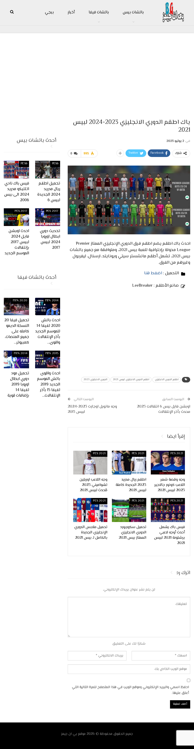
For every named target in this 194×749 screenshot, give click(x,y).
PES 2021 (177, 453)
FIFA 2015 (52, 353)
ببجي (49, 12)
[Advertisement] (97, 73)
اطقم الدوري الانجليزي (166, 379)
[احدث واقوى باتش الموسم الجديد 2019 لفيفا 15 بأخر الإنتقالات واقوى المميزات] (47, 359)
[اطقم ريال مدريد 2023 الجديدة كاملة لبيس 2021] (129, 463)
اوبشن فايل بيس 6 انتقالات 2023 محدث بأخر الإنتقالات (163, 409)
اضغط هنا (153, 273)
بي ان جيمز (69, 734)
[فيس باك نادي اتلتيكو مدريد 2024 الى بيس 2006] (16, 169)
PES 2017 (52, 211)
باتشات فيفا (99, 12)
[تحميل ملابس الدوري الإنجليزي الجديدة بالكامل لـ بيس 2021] (90, 510)
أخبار (71, 12)
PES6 (55, 163)
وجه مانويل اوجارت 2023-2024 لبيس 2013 (92, 409)
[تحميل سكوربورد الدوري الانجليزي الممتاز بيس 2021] (129, 510)
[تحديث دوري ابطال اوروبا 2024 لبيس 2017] (47, 217)
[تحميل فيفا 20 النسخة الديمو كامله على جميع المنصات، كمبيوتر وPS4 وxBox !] (16, 306)
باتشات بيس (133, 12)
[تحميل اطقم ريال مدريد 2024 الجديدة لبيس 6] (47, 169)
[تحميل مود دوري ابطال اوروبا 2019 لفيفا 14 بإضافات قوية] (16, 359)
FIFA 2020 (20, 300)
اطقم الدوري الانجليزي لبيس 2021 (131, 379)
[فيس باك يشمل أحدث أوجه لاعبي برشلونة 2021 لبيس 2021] (168, 510)
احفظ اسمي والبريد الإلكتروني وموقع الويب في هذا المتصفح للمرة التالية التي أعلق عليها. (130, 690)
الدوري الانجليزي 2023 (95, 379)
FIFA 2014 (52, 300)
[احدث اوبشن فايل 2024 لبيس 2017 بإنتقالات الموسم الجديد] (16, 217)
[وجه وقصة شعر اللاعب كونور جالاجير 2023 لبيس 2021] (168, 463)
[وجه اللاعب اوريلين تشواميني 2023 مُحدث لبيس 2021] (90, 463)
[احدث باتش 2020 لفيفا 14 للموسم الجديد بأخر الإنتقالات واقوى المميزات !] (47, 306)
